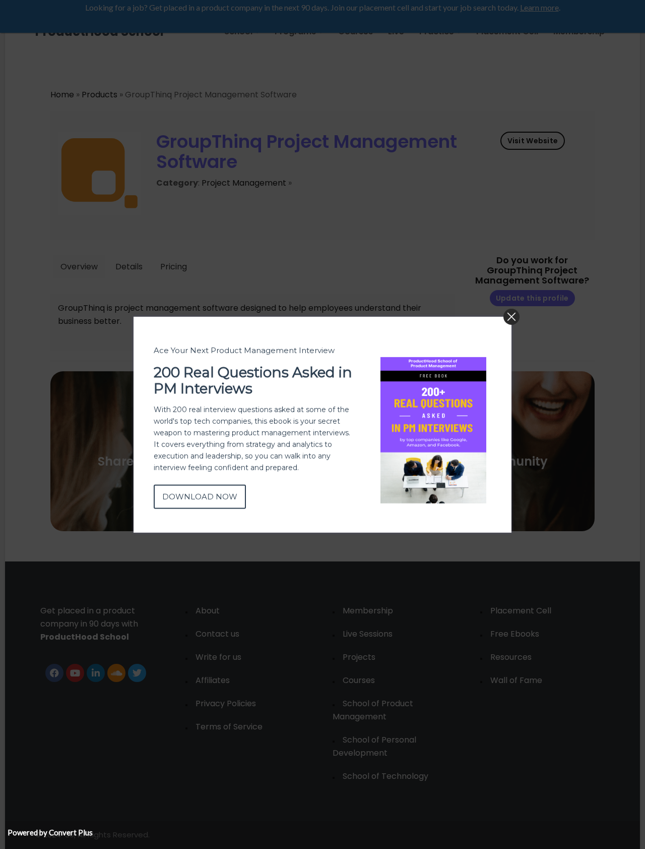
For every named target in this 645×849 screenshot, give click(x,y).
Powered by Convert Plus (50, 832)
